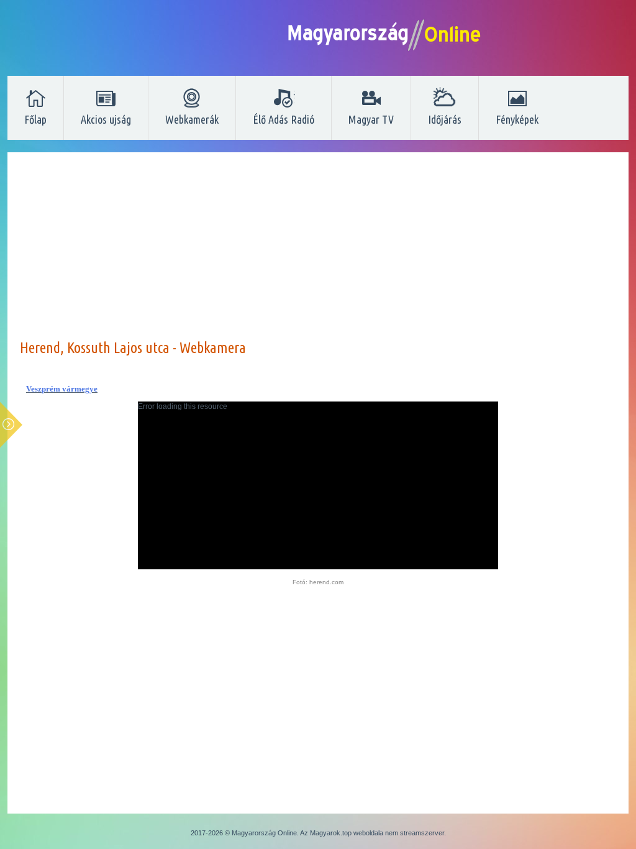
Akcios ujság (106, 119)
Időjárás (444, 119)
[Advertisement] (318, 252)
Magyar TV (371, 119)
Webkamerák (192, 119)
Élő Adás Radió (283, 119)
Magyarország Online (264, 833)
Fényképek (517, 119)
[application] (318, 485)
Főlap (35, 119)
